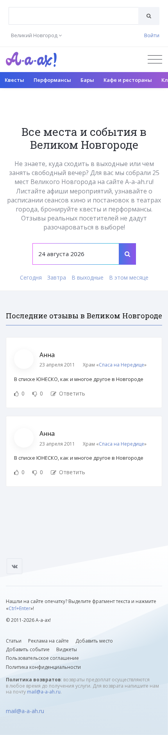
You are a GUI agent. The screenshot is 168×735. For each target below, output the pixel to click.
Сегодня (31, 277)
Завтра (56, 277)
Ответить (71, 393)
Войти (151, 35)
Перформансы (52, 79)
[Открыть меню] (155, 59)
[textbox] (73, 10)
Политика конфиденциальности (43, 667)
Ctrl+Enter (19, 608)
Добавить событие (28, 649)
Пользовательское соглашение (42, 658)
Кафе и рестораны (128, 79)
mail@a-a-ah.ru (44, 691)
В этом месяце (128, 277)
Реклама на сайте (48, 640)
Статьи (13, 640)
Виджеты (66, 649)
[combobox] (74, 16)
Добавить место (94, 640)
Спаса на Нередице (121, 364)
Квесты (14, 79)
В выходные (87, 277)
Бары (87, 79)
